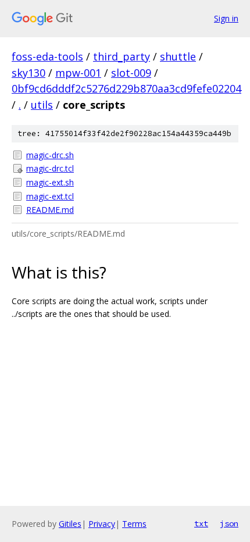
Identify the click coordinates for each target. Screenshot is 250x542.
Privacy (101, 523)
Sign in (226, 18)
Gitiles (70, 523)
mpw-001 (78, 73)
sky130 (28, 73)
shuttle (178, 56)
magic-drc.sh (50, 155)
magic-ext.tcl (50, 196)
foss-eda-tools (47, 56)
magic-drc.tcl (50, 168)
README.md (50, 209)
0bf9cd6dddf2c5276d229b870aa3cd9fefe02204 (126, 88)
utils (42, 105)
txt (201, 523)
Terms (134, 523)
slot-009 (131, 73)
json (229, 523)
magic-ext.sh (50, 182)
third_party (121, 56)
